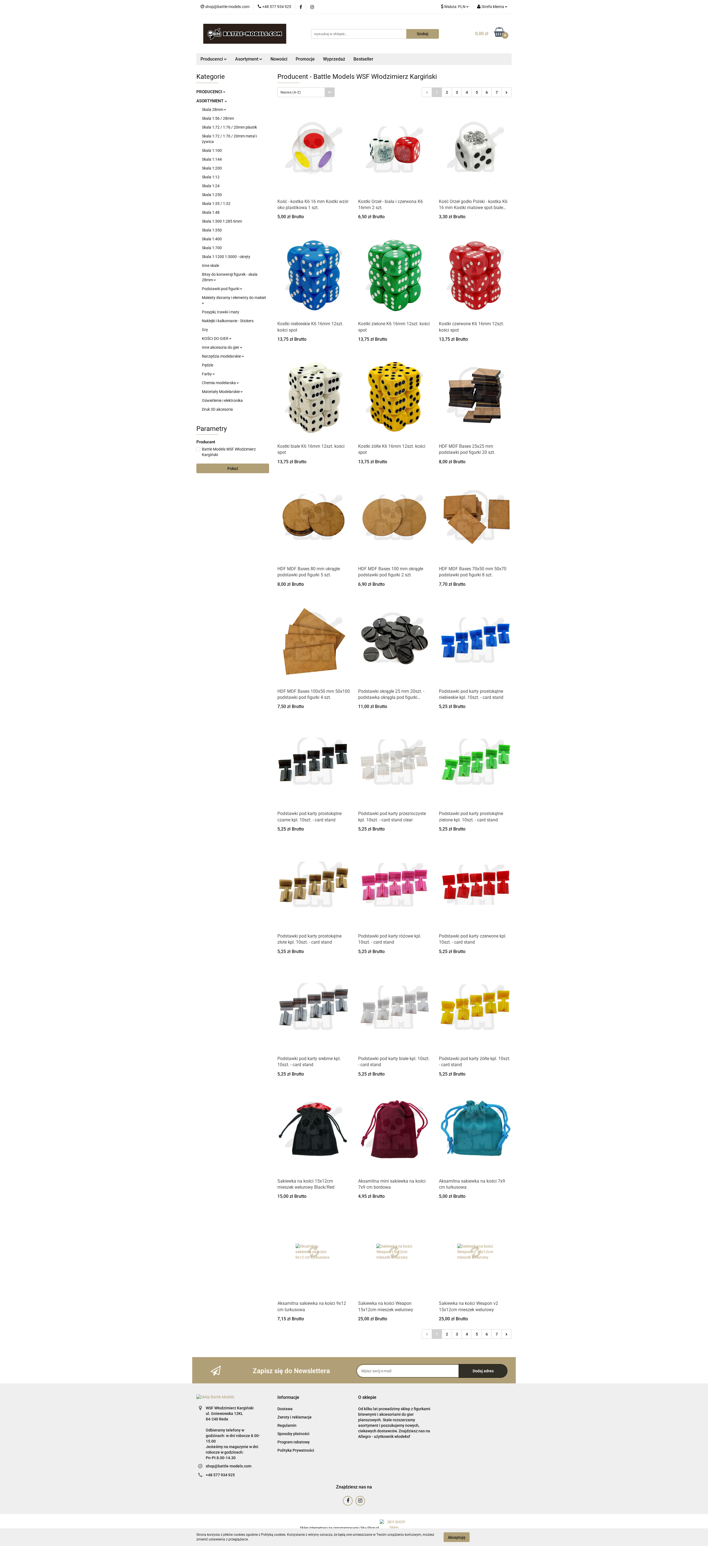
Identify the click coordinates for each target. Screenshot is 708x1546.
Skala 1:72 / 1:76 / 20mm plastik (229, 127)
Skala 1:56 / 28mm (218, 118)
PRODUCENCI (209, 91)
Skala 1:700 (212, 248)
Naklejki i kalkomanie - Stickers (228, 321)
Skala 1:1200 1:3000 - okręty (226, 256)
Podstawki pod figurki (221, 289)
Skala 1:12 (211, 177)
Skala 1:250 (212, 194)
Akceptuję (456, 1537)
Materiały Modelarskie (221, 391)
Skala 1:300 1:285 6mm (222, 221)
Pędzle (207, 365)
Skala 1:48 (211, 212)
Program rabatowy (293, 1442)
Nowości (278, 59)
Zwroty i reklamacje (294, 1417)
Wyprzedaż (334, 59)
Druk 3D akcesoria (217, 409)
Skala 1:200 (212, 168)
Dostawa (285, 1409)
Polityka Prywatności (295, 1450)
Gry (205, 329)
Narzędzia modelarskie (222, 356)
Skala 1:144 (212, 159)
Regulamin (286, 1425)
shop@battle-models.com (228, 1466)
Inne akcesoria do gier (221, 347)
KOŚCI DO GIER (215, 338)
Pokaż (232, 468)
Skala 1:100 (212, 150)
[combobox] (306, 92)
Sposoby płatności (293, 1434)
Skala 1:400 (212, 239)
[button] (288, 1397)
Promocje (305, 59)
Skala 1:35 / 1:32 (216, 203)
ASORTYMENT (210, 100)
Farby (207, 374)
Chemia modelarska (219, 383)
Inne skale (210, 265)
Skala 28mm (213, 109)
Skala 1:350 (212, 230)
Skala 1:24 (211, 186)
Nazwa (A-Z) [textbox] (290, 92)
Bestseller (363, 59)
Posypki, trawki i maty (220, 312)
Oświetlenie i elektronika (222, 400)
